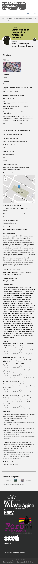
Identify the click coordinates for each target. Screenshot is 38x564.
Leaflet (17, 202)
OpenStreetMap (24, 202)
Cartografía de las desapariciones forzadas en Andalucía (20, 34)
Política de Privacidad (22, 560)
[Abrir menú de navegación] (28, 13)
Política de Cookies (9, 562)
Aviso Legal (10, 560)
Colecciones (9, 18)
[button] (35, 13)
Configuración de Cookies (25, 562)
